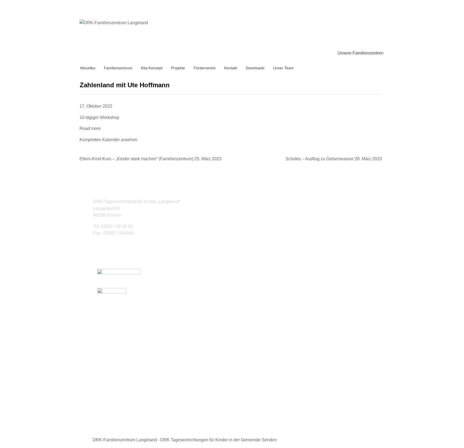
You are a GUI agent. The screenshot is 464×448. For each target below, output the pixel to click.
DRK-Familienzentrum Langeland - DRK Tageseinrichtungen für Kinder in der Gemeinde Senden (185, 440)
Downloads (255, 68)
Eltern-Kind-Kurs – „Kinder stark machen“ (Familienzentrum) (150, 158)
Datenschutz (120, 409)
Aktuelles (87, 68)
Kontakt (230, 68)
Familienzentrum (118, 68)
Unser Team (283, 68)
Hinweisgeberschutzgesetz (134, 416)
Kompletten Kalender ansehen (108, 139)
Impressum (118, 402)
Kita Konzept (151, 68)
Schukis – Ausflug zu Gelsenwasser (333, 158)
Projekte (178, 68)
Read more (90, 128)
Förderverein (205, 68)
